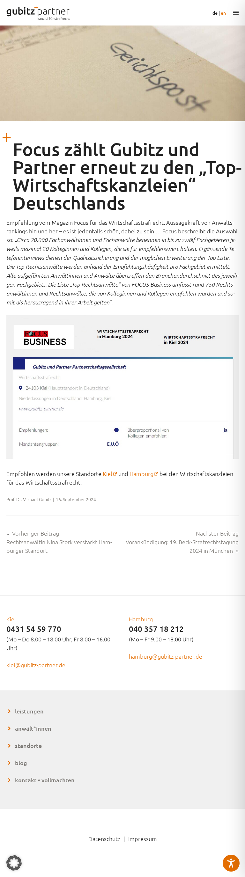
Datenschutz (104, 838)
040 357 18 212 (156, 629)
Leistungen (29, 711)
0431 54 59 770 (33, 629)
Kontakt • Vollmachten (45, 780)
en (223, 13)
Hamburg (145, 473)
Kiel (110, 473)
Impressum (142, 838)
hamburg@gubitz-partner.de (165, 656)
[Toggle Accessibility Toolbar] (231, 863)
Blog (21, 762)
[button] (14, 863)
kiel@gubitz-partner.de (35, 665)
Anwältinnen (33, 728)
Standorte (28, 745)
